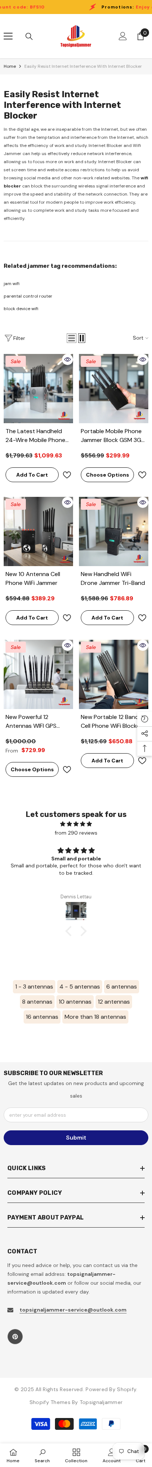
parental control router (28, 296)
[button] (71, 338)
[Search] (29, 36)
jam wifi (12, 284)
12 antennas (114, 1002)
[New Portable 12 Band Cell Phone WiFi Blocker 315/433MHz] (113, 674)
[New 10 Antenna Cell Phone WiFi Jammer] (38, 531)
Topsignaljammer (101, 1402)
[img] (76, 824)
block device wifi (21, 309)
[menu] (8, 36)
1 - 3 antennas (34, 986)
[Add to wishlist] (66, 475)
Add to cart (32, 474)
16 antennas (42, 1017)
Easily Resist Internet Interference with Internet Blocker (83, 66)
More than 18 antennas (95, 1017)
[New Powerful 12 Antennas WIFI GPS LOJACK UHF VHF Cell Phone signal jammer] (38, 674)
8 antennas (37, 1002)
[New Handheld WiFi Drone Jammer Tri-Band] (113, 531)
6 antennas (121, 986)
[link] (42, 1455)
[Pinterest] (15, 1336)
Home (10, 66)
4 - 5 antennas (79, 986)
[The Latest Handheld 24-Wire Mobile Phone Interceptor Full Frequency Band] (38, 388)
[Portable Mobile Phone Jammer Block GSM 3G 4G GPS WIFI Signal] (113, 388)
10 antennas (75, 1002)
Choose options (107, 474)
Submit (76, 1137)
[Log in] (123, 36)
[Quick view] (67, 359)
